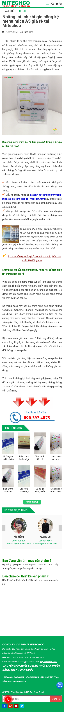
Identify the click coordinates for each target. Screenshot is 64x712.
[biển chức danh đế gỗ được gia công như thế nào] (24, 443)
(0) (60, 3)
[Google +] (10, 706)
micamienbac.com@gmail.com (21, 662)
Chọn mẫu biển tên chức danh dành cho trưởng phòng (40, 458)
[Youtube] (16, 706)
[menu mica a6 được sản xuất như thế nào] (56, 443)
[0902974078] (8, 699)
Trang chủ (8, 11)
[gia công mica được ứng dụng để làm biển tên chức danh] (24, 476)
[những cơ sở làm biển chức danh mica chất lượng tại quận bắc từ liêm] (8, 443)
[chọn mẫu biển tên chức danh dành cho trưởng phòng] (40, 443)
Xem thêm (32, 502)
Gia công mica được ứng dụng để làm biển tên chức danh (24, 490)
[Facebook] (5, 706)
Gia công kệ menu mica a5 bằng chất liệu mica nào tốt (56, 490)
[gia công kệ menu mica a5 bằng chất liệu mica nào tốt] (56, 476)
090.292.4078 (38, 657)
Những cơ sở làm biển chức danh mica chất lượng (8, 458)
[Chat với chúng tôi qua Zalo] (59, 685)
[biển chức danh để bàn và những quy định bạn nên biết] (8, 476)
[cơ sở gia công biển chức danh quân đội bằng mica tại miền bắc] (40, 476)
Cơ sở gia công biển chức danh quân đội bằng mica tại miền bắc (40, 490)
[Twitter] (22, 706)
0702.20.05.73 (18, 657)
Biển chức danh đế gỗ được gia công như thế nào (24, 458)
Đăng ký (56, 698)
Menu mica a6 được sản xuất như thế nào (56, 458)
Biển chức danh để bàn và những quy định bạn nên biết (8, 490)
